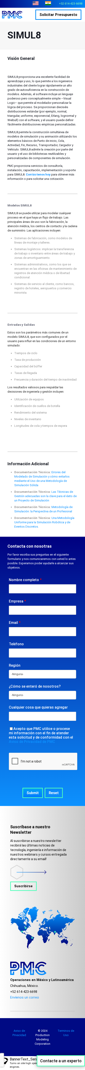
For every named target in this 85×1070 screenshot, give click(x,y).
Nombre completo (25, 580)
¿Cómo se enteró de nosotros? (35, 686)
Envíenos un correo (24, 997)
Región (14, 665)
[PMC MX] (14, 14)
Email (15, 622)
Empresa (17, 601)
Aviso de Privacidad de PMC (32, 742)
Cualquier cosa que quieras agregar (38, 707)
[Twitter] (17, 1003)
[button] (32, 793)
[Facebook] (11, 1003)
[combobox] (42, 674)
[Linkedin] (30, 1003)
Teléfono (16, 644)
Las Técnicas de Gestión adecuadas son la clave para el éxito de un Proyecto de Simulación (45, 496)
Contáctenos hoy (38, 174)
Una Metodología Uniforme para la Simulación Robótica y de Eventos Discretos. (44, 522)
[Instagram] (23, 1003)
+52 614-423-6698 (70, 3)
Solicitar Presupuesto (58, 15)
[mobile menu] (31, 14)
